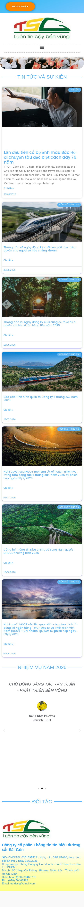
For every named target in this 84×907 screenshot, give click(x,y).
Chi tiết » (9, 188)
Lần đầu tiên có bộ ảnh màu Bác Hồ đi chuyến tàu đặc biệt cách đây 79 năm (40, 157)
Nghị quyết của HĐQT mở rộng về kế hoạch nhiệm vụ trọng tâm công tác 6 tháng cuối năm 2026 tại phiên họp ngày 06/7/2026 (41, 475)
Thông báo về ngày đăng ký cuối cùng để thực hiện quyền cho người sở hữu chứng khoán (39, 249)
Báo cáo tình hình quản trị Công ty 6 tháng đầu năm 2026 (41, 398)
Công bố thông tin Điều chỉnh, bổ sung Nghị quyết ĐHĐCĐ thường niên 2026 (38, 551)
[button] (20, 6)
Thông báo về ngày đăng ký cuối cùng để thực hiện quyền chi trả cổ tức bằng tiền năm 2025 (39, 323)
